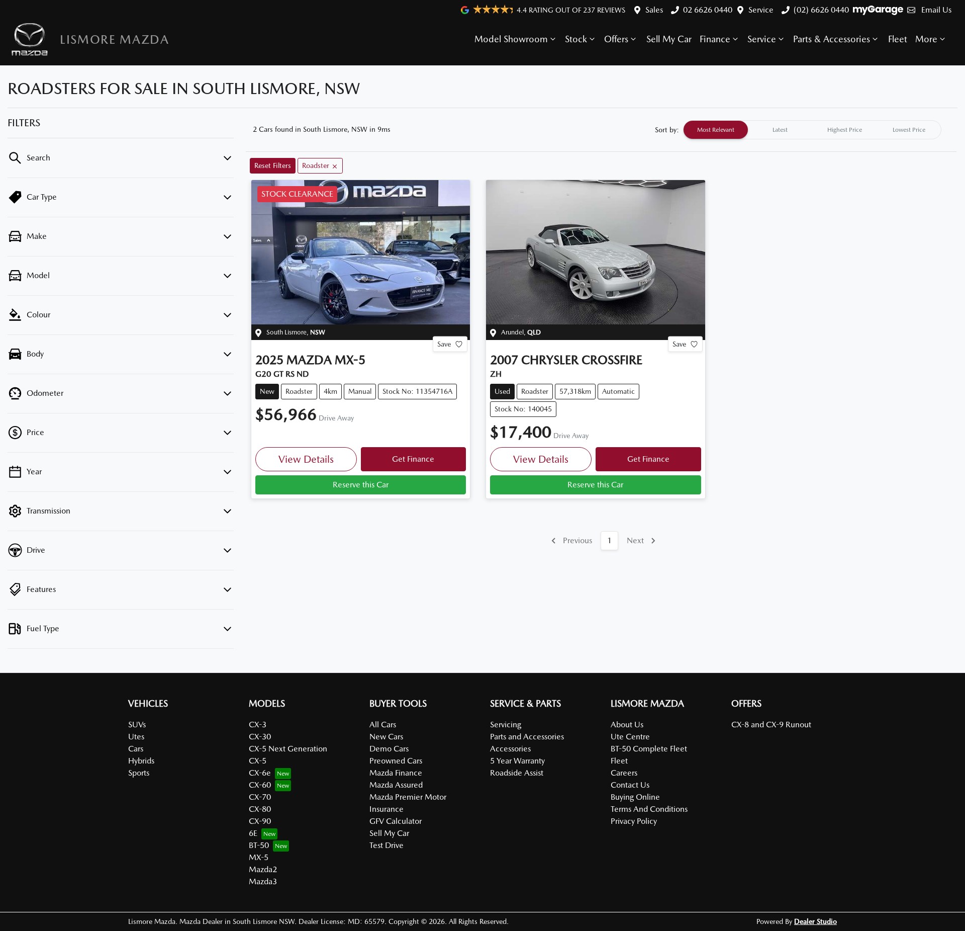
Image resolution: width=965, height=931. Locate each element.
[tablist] (812, 129)
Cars (135, 748)
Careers (624, 773)
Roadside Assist (516, 773)
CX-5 (257, 761)
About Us (627, 724)
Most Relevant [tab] (715, 129)
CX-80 (260, 809)
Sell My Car (669, 39)
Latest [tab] (780, 129)
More (926, 39)
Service (761, 10)
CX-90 (260, 821)
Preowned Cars (395, 761)
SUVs (137, 724)
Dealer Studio (815, 921)
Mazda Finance (395, 773)
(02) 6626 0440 (821, 10)
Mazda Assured (396, 785)
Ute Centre (630, 736)
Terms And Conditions (649, 809)
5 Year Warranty (517, 761)
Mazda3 (263, 881)
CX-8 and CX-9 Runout (771, 724)
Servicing (505, 724)
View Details (306, 459)
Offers (616, 39)
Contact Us (630, 785)
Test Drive (386, 845)
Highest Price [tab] (844, 129)
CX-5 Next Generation (288, 748)
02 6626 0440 (707, 10)
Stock (576, 39)
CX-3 (257, 724)
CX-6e (260, 773)
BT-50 (259, 845)
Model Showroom (511, 39)
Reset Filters (272, 165)
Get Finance (413, 459)
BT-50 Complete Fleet (649, 748)
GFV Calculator (395, 821)
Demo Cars (389, 748)
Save (444, 344)
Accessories (510, 748)
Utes (136, 736)
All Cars (382, 724)
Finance (715, 39)
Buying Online (635, 797)
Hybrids (141, 761)
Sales (654, 10)
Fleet (897, 39)
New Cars (386, 736)
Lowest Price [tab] (909, 129)
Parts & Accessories (831, 39)
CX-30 (260, 736)
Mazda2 (263, 869)
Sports (138, 773)
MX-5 (258, 857)
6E (253, 833)
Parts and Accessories (527, 736)
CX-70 (260, 797)
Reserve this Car (361, 484)
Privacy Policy (634, 821)
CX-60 (260, 785)
